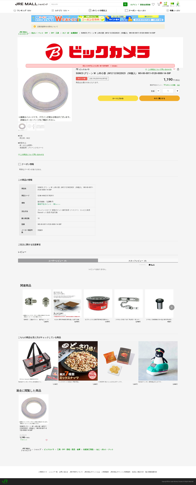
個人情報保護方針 (151, 472)
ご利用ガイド (42, 472)
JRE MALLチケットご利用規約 (120, 472)
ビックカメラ (49, 449)
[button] (172, 307)
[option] (45, 94)
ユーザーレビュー (58, 261)
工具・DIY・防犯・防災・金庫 (68, 449)
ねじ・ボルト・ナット (104, 449)
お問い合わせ (63, 472)
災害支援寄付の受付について (47, 26)
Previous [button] (30, 94)
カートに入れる (118, 98)
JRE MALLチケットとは (92, 472)
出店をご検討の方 (138, 472)
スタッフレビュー (138, 261)
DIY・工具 (55, 33)
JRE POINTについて (76, 472)
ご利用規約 (105, 472)
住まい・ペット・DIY (39, 33)
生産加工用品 (88, 449)
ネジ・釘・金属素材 (70, 33)
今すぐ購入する (159, 98)
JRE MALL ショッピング (23, 33)
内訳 (178, 85)
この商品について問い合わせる (160, 69)
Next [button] (59, 94)
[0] (158, 4)
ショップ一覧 (53, 472)
